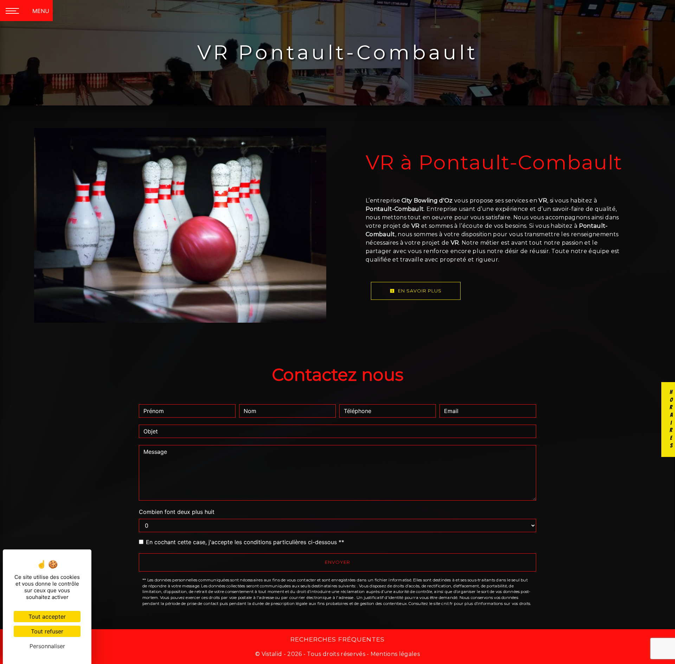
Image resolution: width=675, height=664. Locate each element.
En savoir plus (419, 291)
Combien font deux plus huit (176, 511)
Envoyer (337, 562)
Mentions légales (394, 654)
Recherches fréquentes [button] (337, 639)
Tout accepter (47, 616)
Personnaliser (47, 646)
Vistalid (272, 654)
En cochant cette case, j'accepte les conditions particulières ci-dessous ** (245, 542)
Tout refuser (47, 631)
